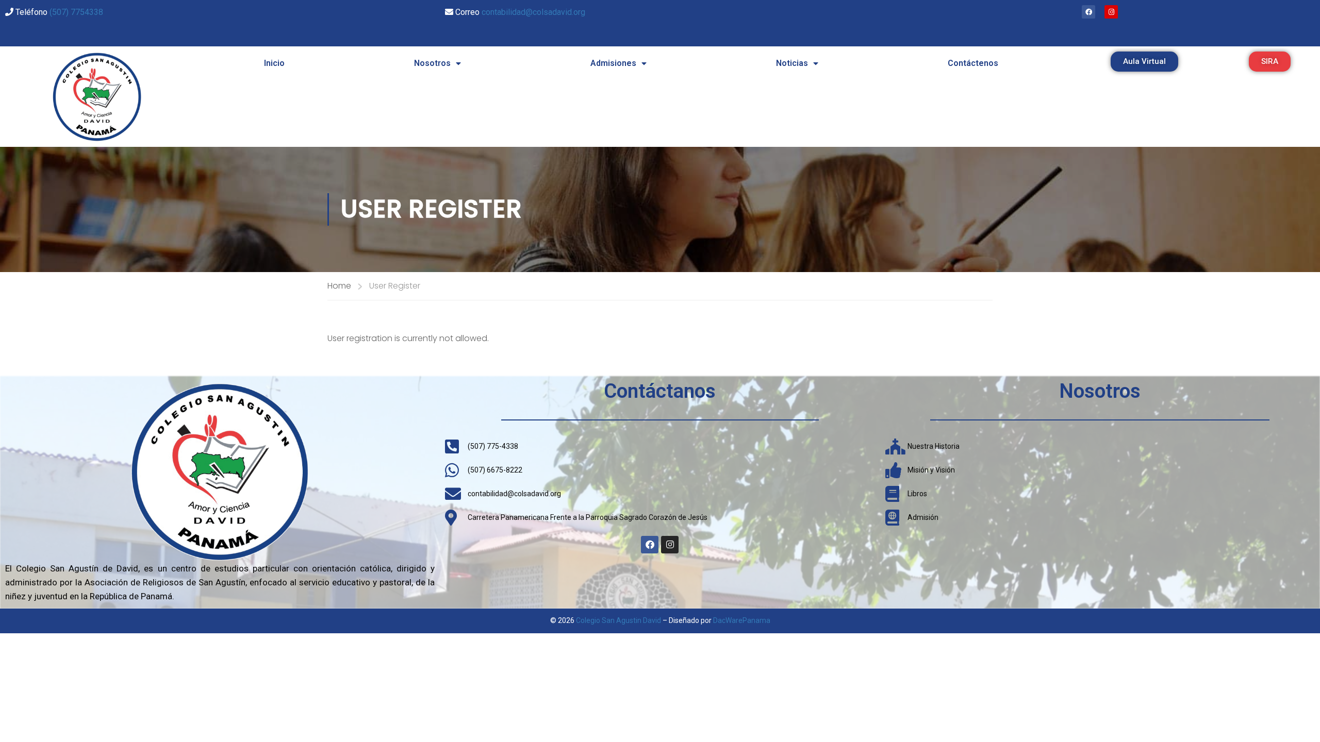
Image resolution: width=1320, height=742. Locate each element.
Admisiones (613, 63)
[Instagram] (1111, 12)
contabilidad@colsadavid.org (533, 12)
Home (339, 286)
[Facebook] (1088, 12)
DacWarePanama (741, 620)
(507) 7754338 (76, 12)
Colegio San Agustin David (618, 620)
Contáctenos (973, 63)
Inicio (274, 63)
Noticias (792, 63)
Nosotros (432, 63)
